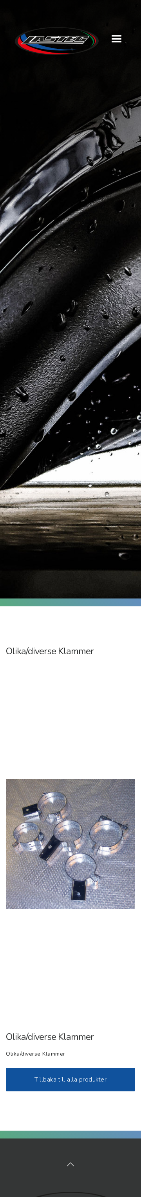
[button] (117, 39)
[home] (52, 37)
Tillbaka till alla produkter (70, 1080)
